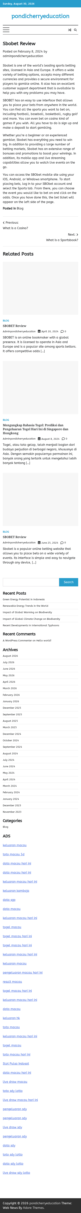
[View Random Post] (70, 30)
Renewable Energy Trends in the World (25, 605)
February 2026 (11, 694)
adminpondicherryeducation (23, 56)
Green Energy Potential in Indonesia (24, 599)
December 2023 (12, 805)
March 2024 (10, 785)
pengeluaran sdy (15, 1109)
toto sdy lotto (13, 1154)
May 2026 (9, 675)
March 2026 (10, 688)
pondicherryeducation (40, 16)
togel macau (12, 1045)
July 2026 (8, 662)
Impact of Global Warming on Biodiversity (27, 612)
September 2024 (12, 746)
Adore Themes (33, 1208)
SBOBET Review (14, 326)
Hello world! (43, 640)
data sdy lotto (13, 1163)
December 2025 (12, 707)
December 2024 (12, 734)
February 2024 (11, 792)
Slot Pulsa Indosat (16, 1063)
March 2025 (10, 727)
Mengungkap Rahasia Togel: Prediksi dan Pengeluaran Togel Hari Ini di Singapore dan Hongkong (35, 429)
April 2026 (9, 681)
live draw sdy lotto (16, 1173)
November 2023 (12, 811)
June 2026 (9, 668)
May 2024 (9, 772)
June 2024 (9, 766)
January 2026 (11, 701)
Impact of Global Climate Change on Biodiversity (31, 618)
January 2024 (11, 799)
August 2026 (10, 655)
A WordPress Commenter (17, 640)
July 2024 (8, 760)
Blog (20, 208)
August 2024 (10, 753)
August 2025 (10, 720)
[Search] (75, 30)
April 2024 (9, 779)
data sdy (9, 1145)
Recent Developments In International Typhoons (31, 625)
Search (68, 582)
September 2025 (12, 714)
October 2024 (11, 740)
